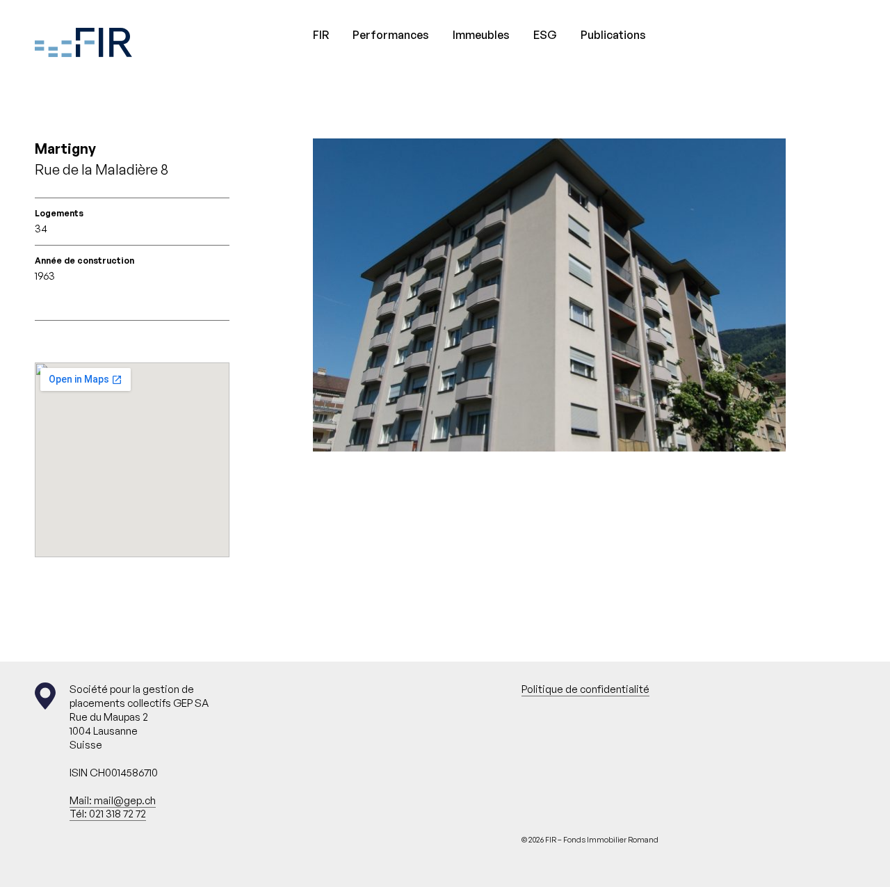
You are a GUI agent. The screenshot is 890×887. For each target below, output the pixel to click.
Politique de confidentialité (585, 689)
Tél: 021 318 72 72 (108, 813)
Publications (613, 35)
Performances (391, 35)
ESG (545, 35)
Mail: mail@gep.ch (113, 800)
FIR (321, 35)
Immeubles (481, 35)
